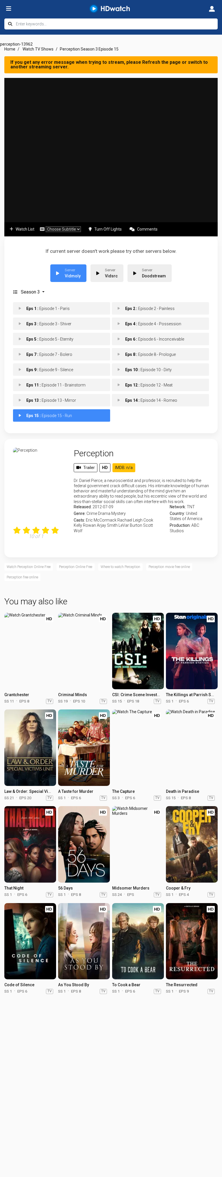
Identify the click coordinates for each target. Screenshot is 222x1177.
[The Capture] (138, 747)
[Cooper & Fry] (192, 844)
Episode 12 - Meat (149, 385)
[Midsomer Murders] (138, 844)
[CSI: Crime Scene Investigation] (138, 651)
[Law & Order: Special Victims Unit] (30, 747)
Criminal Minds (72, 694)
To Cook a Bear (126, 984)
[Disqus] (111, 1072)
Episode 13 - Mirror (51, 400)
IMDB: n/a (124, 467)
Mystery (118, 513)
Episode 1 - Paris (48, 308)
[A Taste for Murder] (84, 747)
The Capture (123, 791)
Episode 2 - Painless (150, 308)
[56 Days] (84, 844)
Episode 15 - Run (49, 415)
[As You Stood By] (84, 941)
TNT (191, 507)
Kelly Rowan (85, 525)
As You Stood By (73, 984)
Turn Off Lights (108, 229)
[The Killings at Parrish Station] (192, 651)
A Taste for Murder (75, 791)
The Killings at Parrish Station (194, 694)
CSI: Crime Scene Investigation (141, 694)
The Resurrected (181, 984)
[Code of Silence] (30, 941)
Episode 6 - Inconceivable (154, 339)
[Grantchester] (30, 651)
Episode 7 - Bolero (49, 354)
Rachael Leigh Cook (135, 520)
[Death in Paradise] (192, 747)
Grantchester (16, 694)
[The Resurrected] (192, 941)
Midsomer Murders (130, 888)
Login (212, 8)
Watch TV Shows (38, 49)
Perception (94, 453)
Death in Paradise (182, 791)
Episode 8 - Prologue (150, 354)
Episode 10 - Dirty (148, 369)
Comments (147, 229)
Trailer (89, 467)
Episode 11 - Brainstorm (56, 385)
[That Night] (30, 844)
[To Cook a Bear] (138, 941)
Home (9, 49)
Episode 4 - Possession (153, 324)
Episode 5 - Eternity (49, 339)
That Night (13, 888)
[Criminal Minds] (84, 651)
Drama (104, 513)
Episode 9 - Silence (49, 369)
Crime (91, 513)
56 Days (65, 888)
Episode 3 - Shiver (48, 324)
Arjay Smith (107, 525)
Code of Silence (19, 984)
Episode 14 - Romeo (151, 400)
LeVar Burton (130, 525)
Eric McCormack (101, 520)
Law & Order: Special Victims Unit (35, 791)
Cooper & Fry (178, 888)
